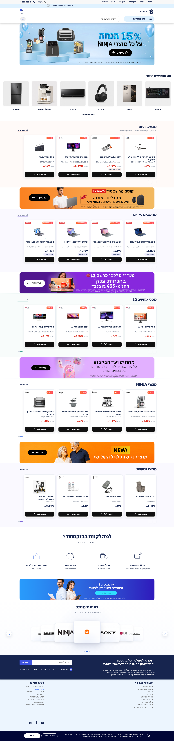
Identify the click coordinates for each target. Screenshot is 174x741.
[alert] (87, 6)
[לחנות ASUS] (134, 634)
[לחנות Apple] (39, 634)
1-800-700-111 (26, 2)
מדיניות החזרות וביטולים (35, 691)
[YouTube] (42, 723)
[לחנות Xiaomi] (87, 632)
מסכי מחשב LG (144, 299)
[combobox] (70, 19)
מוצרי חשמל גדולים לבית (143, 707)
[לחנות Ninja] (65, 632)
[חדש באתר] (87, 44)
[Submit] (23, 19)
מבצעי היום (147, 127)
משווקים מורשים (38, 694)
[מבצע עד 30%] (87, 198)
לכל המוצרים (24, 130)
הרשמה (25, 662)
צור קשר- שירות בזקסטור (35, 686)
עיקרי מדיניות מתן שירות (35, 704)
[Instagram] (30, 723)
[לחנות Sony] (108, 632)
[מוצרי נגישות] (87, 452)
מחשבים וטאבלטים (145, 689)
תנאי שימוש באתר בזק (36, 699)
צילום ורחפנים (147, 702)
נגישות (40, 2)
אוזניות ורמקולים (147, 696)
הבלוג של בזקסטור (37, 696)
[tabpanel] (87, 47)
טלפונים (150, 694)
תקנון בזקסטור (38, 702)
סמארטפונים (148, 686)
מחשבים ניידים (144, 215)
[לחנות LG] (123, 633)
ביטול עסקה (39, 689)
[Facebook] (36, 722)
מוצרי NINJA (146, 384)
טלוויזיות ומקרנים (146, 699)
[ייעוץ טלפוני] (87, 589)
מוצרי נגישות (146, 469)
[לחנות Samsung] (50, 633)
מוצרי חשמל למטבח (145, 704)
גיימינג (150, 691)
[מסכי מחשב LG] (87, 282)
